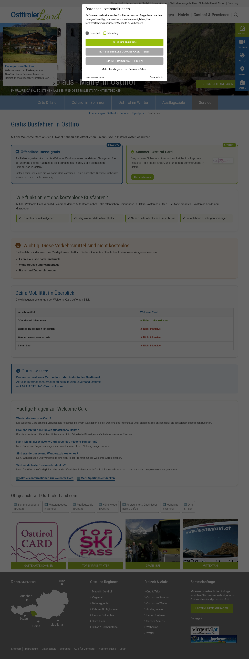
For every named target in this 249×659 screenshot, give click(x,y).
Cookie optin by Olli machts (95, 77)
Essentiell (95, 33)
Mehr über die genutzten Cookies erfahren (124, 69)
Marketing (113, 33)
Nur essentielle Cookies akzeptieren (124, 51)
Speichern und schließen (125, 60)
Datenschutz (156, 77)
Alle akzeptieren (124, 42)
